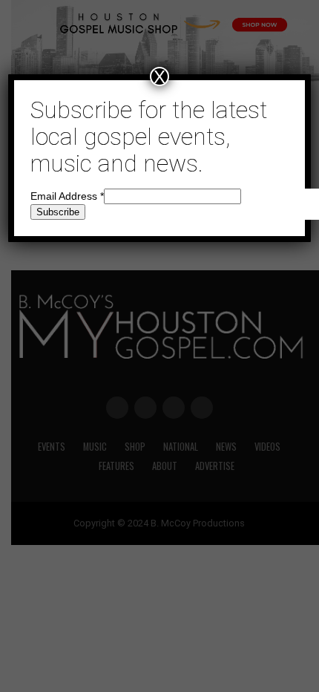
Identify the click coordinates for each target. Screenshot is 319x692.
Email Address (67, 196)
